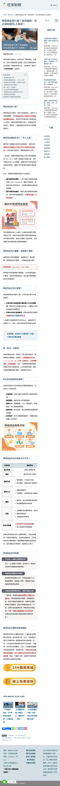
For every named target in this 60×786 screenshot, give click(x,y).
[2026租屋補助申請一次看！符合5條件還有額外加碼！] (32, 705)
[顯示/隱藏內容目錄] (24, 75)
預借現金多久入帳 (6, 740)
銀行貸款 (47, 157)
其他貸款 (47, 139)
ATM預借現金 (11, 735)
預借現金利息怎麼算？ (11, 85)
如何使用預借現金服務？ (11, 90)
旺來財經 (14, 5)
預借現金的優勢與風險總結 (12, 97)
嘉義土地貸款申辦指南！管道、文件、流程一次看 (50, 103)
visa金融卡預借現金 (20, 735)
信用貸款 (28, 738)
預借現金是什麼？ (9, 78)
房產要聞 (47, 148)
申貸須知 (47, 154)
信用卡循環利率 (16, 316)
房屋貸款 (47, 145)
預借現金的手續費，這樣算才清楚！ (15, 82)
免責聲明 (22, 783)
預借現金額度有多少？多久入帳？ (14, 80)
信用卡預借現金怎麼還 (19, 738)
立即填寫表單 (12, 754)
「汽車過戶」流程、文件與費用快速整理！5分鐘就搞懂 (8, 716)
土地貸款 (47, 142)
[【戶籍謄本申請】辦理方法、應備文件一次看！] (20, 705)
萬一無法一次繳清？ (10, 87)
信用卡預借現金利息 (7, 738)
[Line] (4, 782)
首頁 (4, 15)
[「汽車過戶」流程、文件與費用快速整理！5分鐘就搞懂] (8, 705)
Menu (55, 5)
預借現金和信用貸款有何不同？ (14, 92)
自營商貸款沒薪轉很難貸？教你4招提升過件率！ (51, 41)
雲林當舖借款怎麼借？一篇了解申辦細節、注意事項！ (50, 82)
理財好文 (11, 15)
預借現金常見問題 (9, 94)
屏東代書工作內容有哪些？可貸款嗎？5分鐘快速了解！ (51, 61)
